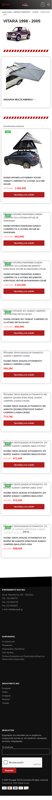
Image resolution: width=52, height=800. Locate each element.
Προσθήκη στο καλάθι (24, 195)
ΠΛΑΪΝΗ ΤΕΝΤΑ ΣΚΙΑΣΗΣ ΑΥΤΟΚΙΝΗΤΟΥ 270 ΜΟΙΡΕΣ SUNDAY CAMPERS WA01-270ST (24, 494)
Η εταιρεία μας (8, 641)
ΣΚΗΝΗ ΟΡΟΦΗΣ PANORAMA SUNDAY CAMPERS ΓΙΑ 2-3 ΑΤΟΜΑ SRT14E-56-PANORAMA (22, 229)
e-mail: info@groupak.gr (12, 609)
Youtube (5, 703)
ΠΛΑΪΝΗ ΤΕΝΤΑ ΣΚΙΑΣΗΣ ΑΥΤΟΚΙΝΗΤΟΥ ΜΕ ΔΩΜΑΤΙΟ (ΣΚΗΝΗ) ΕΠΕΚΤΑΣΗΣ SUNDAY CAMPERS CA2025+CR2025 (24, 409)
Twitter (5, 692)
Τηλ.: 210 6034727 (10, 598)
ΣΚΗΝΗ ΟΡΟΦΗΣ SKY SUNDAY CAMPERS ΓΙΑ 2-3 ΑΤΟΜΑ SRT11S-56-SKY (25, 321)
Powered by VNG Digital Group (15, 783)
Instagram (6, 696)
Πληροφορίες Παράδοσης (13, 649)
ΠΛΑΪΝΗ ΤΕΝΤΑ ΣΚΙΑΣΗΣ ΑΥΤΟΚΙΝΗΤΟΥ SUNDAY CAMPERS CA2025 (22, 362)
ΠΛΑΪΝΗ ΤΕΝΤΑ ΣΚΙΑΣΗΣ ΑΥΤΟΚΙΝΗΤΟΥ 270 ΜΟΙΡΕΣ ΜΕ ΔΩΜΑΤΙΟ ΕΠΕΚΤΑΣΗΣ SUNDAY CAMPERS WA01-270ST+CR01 (24, 541)
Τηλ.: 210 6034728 (10, 602)
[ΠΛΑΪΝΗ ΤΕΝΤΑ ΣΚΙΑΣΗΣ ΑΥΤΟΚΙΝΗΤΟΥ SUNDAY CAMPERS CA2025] (25, 354)
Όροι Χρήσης (8, 652)
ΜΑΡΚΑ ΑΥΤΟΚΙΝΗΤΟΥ (22, 12)
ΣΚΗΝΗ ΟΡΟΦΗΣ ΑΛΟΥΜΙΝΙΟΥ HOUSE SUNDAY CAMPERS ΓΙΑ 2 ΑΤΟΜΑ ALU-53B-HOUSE (24, 180)
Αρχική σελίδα (7, 12)
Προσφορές (7, 645)
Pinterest (6, 699)
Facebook (6, 688)
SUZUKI (35, 12)
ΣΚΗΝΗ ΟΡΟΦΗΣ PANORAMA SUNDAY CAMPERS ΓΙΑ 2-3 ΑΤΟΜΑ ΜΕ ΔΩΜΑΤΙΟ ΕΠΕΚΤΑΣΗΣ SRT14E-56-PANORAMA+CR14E (24, 277)
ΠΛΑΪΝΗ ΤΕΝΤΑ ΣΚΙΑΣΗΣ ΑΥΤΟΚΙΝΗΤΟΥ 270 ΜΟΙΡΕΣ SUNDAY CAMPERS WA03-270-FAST (24, 452)
